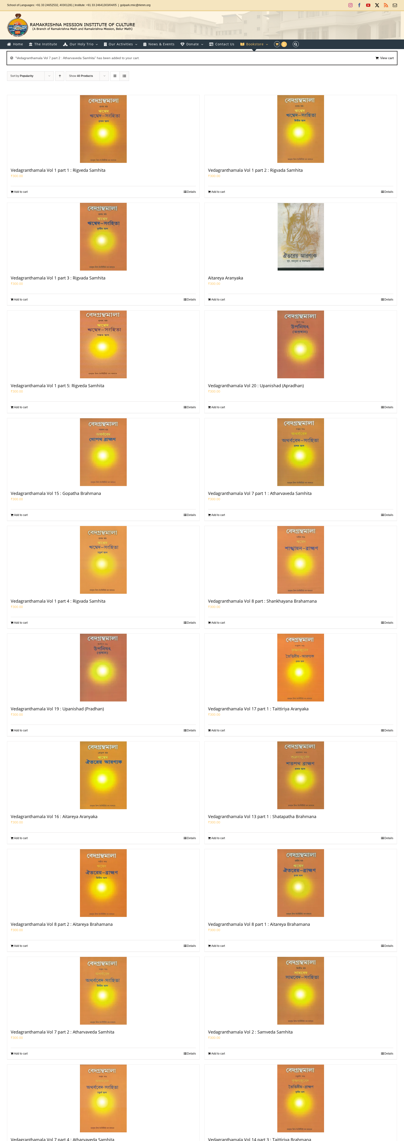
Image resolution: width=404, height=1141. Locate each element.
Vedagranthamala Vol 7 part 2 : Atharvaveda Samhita (62, 1032)
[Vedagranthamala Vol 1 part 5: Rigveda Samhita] (103, 344)
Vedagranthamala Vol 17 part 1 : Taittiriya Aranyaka (258, 709)
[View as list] (124, 76)
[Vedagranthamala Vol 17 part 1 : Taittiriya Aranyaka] (301, 667)
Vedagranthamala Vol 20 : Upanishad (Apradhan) (256, 385)
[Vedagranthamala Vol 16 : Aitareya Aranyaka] (103, 775)
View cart (387, 58)
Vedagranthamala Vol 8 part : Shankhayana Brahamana (262, 601)
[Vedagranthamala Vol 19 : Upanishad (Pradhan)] (103, 667)
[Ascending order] (59, 76)
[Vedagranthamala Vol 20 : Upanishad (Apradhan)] (301, 344)
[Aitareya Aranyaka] (301, 237)
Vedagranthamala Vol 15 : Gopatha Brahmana (56, 493)
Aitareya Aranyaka (225, 278)
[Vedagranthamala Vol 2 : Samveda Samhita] (301, 991)
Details (191, 191)
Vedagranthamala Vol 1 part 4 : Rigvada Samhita (58, 601)
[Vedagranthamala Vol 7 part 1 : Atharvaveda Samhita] (301, 452)
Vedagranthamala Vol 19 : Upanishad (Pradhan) (57, 709)
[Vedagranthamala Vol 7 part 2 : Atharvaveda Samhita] (103, 991)
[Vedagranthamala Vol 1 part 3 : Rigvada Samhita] (103, 237)
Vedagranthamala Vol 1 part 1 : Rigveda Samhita (58, 170)
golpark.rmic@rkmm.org (135, 5)
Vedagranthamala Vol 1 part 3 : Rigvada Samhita (58, 278)
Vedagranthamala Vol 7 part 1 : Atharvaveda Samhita (260, 493)
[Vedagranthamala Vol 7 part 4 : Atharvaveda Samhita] (103, 1098)
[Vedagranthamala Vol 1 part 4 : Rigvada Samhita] (103, 560)
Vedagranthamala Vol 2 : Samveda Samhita (250, 1032)
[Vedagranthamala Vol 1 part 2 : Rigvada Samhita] (301, 129)
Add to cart (21, 191)
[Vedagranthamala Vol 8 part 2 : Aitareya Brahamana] (103, 883)
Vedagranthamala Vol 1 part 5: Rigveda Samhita (57, 385)
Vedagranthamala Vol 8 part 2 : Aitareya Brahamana (62, 924)
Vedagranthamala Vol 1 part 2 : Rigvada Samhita (255, 170)
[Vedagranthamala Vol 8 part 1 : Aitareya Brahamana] (301, 883)
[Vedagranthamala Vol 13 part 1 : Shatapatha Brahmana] (301, 775)
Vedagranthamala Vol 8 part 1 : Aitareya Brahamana (259, 924)
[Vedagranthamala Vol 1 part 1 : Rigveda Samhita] (103, 129)
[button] (296, 44)
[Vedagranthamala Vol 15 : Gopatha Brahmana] (103, 452)
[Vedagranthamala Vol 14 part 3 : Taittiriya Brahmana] (301, 1098)
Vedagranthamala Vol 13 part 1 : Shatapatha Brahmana (262, 816)
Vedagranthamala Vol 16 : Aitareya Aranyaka (54, 816)
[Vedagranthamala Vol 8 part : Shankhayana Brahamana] (301, 560)
